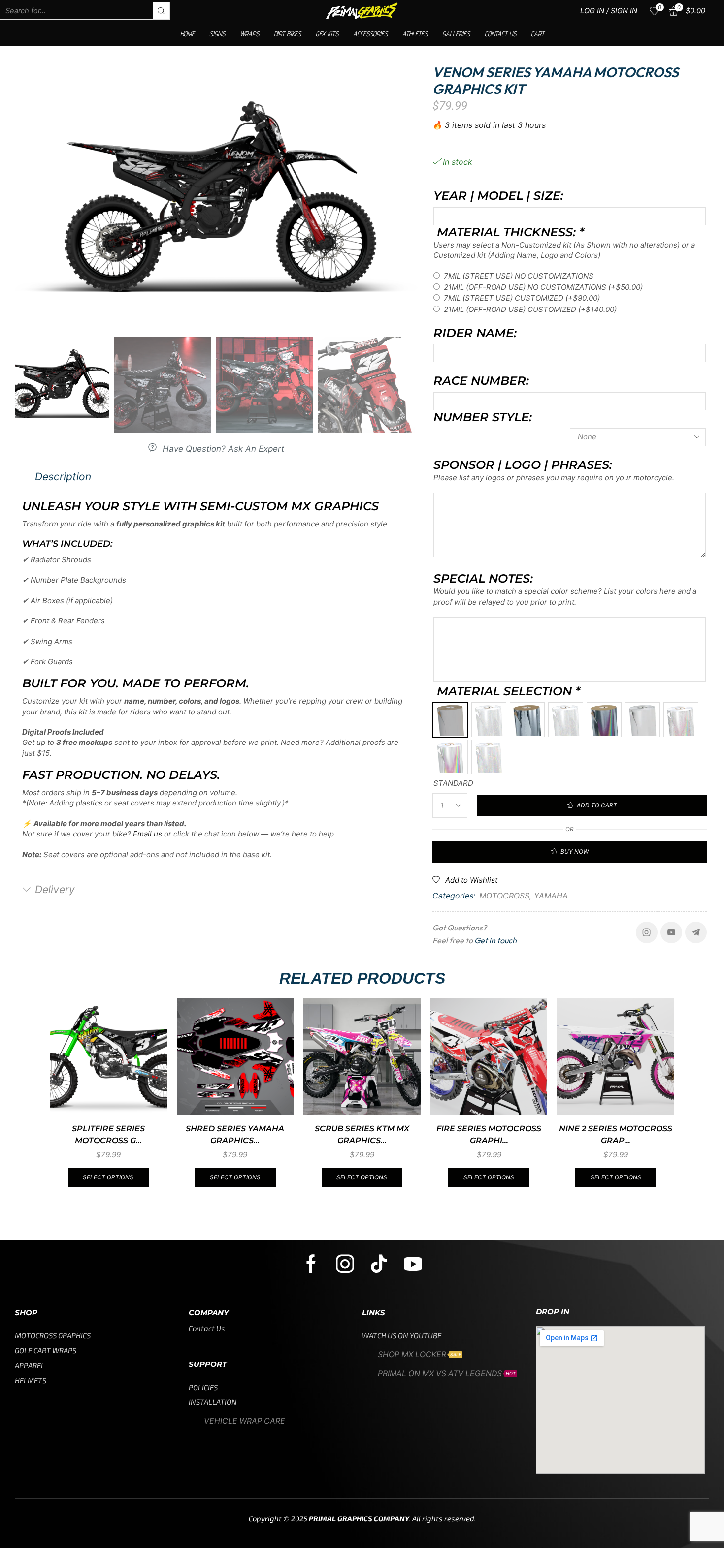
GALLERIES (456, 34)
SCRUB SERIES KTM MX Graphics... (362, 1134)
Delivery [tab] (55, 889)
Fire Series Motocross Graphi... (488, 1134)
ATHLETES (415, 34)
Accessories (370, 34)
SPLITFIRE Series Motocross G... (108, 1134)
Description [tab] (63, 476)
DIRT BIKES (287, 34)
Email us (147, 833)
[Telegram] (696, 932)
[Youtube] (671, 932)
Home (187, 34)
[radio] (450, 720)
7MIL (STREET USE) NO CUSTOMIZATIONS (518, 275)
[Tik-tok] (379, 1264)
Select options (108, 1177)
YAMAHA (551, 895)
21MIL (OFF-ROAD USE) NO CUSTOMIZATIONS (543, 287)
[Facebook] (311, 1264)
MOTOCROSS (504, 895)
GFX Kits (327, 34)
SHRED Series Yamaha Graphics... (235, 1134)
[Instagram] (647, 932)
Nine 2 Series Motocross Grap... (615, 1134)
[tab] (216, 478)
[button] (216, 448)
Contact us (500, 34)
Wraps (249, 34)
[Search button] (161, 10)
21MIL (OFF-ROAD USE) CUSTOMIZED (530, 309)
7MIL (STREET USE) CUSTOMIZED (522, 298)
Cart (537, 34)
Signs (217, 34)
